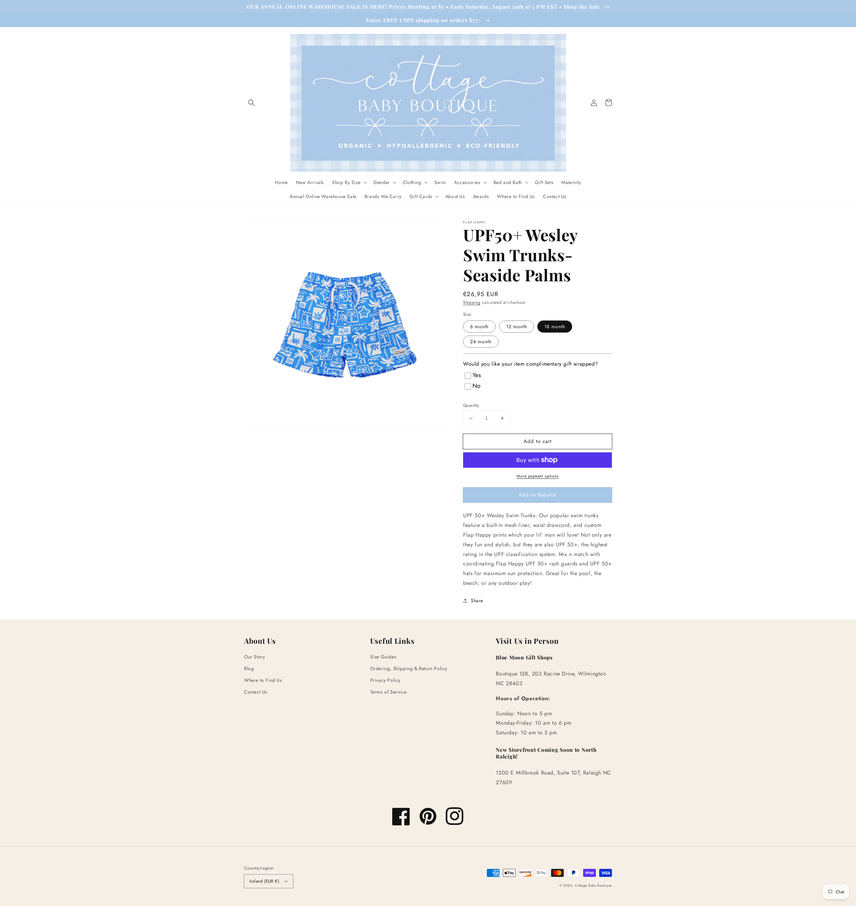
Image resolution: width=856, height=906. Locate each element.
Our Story (254, 656)
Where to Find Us (263, 680)
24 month (481, 341)
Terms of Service (388, 692)
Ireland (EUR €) (264, 881)
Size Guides (383, 656)
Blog (249, 668)
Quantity (471, 405)
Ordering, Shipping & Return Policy (408, 668)
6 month (479, 326)
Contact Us (256, 692)
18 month (554, 326)
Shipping (471, 302)
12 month (516, 326)
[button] (251, 102)
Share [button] (477, 600)
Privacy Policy (385, 680)
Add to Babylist (537, 495)
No (476, 385)
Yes (476, 375)
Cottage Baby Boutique (593, 885)
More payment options (537, 476)
